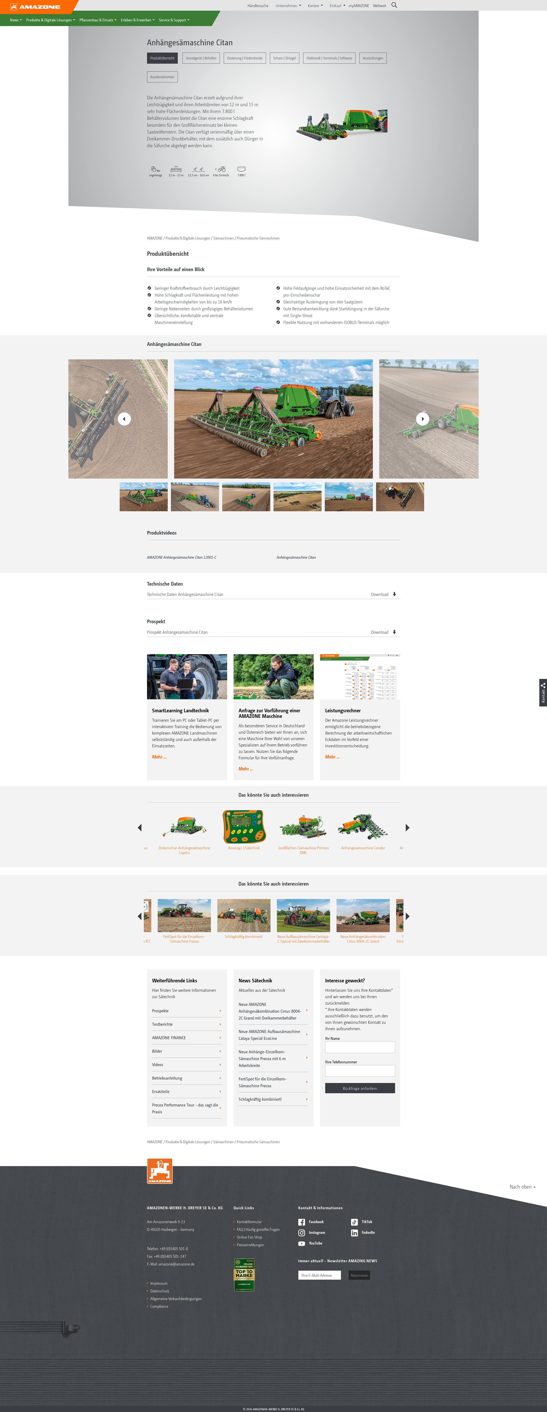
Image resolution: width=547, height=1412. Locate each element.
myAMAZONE (359, 5)
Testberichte (162, 1024)
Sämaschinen (223, 238)
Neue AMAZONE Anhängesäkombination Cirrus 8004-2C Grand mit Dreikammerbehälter (270, 1011)
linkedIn (368, 1232)
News (14, 20)
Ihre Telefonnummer (341, 1062)
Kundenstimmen (162, 76)
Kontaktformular (249, 1221)
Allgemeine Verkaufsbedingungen (176, 1298)
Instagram (316, 1232)
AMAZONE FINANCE (169, 1037)
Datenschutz (159, 1291)
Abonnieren (359, 1275)
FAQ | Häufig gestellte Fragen (258, 1229)
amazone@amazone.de (176, 1264)
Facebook (316, 1221)
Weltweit (379, 5)
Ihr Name (332, 1038)
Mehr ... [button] (159, 756)
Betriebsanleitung (167, 1078)
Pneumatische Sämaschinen (258, 238)
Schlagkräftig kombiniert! (260, 1099)
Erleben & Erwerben (136, 20)
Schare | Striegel (284, 58)
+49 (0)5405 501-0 (174, 1248)
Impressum (159, 1283)
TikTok (366, 1221)
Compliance (159, 1306)
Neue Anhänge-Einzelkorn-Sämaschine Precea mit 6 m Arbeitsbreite (262, 1058)
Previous (124, 419)
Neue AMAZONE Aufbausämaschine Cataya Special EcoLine (269, 1034)
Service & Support (172, 20)
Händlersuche (258, 5)
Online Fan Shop (249, 1237)
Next (422, 419)
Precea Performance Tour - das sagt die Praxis (185, 1108)
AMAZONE (155, 238)
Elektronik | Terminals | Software (329, 58)
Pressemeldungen (250, 1244)
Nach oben (521, 1186)
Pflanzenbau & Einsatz (96, 20)
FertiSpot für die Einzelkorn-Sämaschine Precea (263, 1082)
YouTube (315, 1243)
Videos (157, 1064)
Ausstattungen (373, 58)
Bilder (157, 1051)
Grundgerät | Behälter (201, 58)
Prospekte (160, 1010)
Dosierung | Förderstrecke (245, 58)
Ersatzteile (160, 1091)
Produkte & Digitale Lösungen (49, 20)
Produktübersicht (162, 58)
